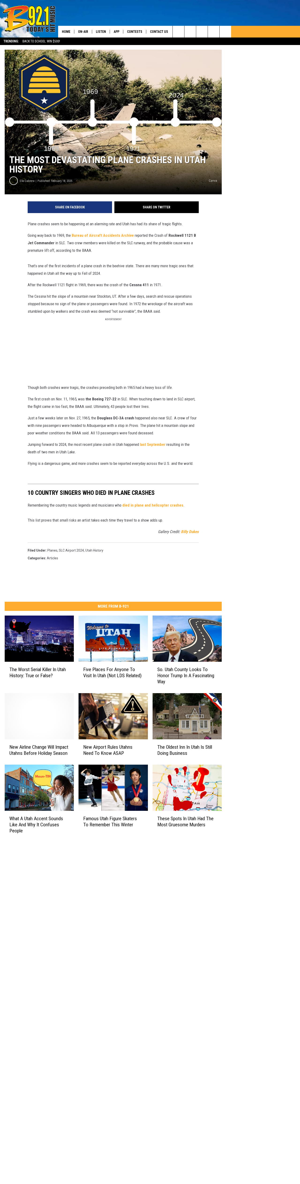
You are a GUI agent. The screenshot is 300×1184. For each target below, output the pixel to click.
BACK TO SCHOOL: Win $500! (41, 41)
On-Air (83, 32)
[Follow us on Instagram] (213, 32)
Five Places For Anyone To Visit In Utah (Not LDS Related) (112, 672)
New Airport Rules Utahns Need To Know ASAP (107, 750)
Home (66, 32)
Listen (101, 32)
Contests (134, 32)
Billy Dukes (190, 531)
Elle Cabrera (27, 181)
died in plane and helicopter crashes (152, 505)
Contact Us (159, 32)
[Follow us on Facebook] (202, 32)
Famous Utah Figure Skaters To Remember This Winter (110, 821)
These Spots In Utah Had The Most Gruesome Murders (185, 821)
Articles (52, 558)
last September (152, 444)
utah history (94, 550)
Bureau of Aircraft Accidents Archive (102, 235)
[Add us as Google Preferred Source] (190, 32)
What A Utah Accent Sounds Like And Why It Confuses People (36, 825)
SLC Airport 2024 (71, 550)
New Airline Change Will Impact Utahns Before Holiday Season (38, 750)
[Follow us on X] (225, 32)
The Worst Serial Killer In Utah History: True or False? (37, 672)
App (116, 32)
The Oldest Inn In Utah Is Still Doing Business (184, 750)
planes (52, 550)
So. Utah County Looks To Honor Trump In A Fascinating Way (185, 675)
